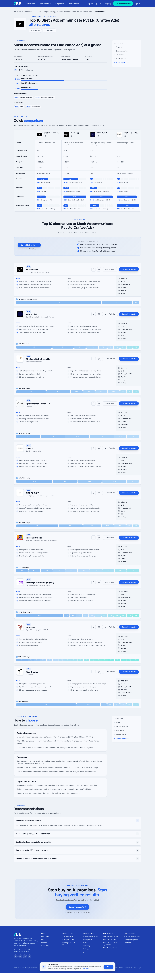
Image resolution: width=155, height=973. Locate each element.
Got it (108, 967)
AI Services (30, 4)
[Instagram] (20, 956)
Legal (139, 968)
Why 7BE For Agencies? (132, 936)
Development (87, 939)
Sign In (137, 4)
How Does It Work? (109, 939)
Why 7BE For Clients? (110, 936)
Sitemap (44, 943)
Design (85, 943)
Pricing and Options (131, 939)
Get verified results (123, 4)
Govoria (29, 448)
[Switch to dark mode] (97, 4)
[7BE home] (17, 934)
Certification (128, 943)
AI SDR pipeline (67, 936)
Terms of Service (130, 968)
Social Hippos (76, 133)
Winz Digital (102, 133)
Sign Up (108, 4)
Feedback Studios (34, 538)
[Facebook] (16, 956)
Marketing (86, 946)
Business (86, 949)
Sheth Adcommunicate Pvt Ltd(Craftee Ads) (52, 133)
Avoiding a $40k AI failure (68, 944)
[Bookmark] (45, 136)
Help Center (45, 936)
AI (83, 952)
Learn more (85, 969)
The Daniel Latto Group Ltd (131, 133)
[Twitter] (25, 956)
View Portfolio (110, 269)
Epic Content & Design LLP (38, 404)
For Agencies (59, 4)
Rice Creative (32, 672)
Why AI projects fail (110, 948)
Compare (36, 30)
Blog (42, 939)
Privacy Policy (118, 968)
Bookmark (50, 30)
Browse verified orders (90, 936)
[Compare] (99, 269)
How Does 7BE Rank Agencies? (110, 944)
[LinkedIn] (29, 956)
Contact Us (45, 946)
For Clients (44, 4)
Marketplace (74, 4)
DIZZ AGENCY (32, 493)
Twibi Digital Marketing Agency (40, 582)
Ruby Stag (30, 627)
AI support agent (68, 939)
